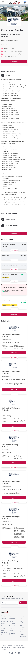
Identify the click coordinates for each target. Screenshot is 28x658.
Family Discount (7, 452)
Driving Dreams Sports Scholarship (13, 379)
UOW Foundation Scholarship (11, 489)
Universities (4, 621)
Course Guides (3, 629)
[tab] (14, 75)
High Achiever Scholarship (10, 342)
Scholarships (4, 623)
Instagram (12, 618)
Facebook (12, 626)
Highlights (4, 632)
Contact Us (23, 632)
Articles (3, 635)
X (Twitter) (12, 623)
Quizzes (3, 626)
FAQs (21, 629)
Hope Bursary (6, 416)
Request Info (14, 61)
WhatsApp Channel (12, 634)
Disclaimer (23, 636)
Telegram (12, 630)
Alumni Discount (7, 524)
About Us (22, 618)
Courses (3, 618)
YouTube (11, 628)
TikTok (11, 621)
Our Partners (22, 626)
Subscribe (23, 603)
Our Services (22, 622)
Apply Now (14, 352)
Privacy (22, 634)
